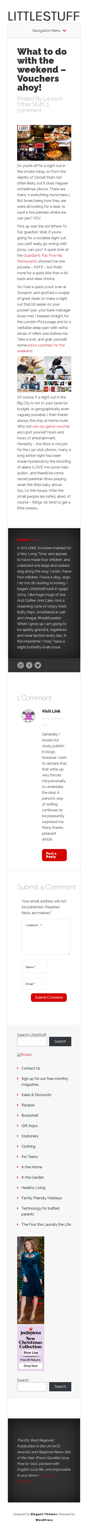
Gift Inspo (29, 1126)
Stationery (30, 1136)
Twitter (37, 665)
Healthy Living (33, 1188)
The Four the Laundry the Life (46, 1224)
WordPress (44, 1520)
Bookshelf (29, 1115)
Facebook (29, 665)
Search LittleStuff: (31, 1035)
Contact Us (30, 1068)
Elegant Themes (44, 1514)
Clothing (28, 1146)
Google (20, 665)
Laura (50, 98)
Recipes (28, 1105)
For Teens (29, 1157)
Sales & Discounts (36, 1095)
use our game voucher (50, 426)
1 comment (33, 107)
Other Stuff (30, 104)
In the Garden (32, 1177)
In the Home (31, 1167)
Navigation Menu (46, 31)
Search (60, 1041)
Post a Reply (51, 855)
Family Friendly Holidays (41, 1198)
